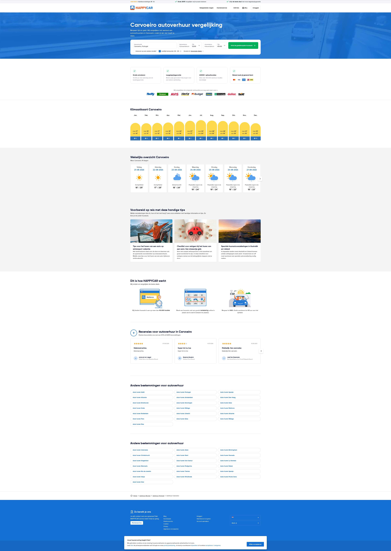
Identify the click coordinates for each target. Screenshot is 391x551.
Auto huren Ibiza (226, 403)
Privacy (166, 526)
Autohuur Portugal (158, 496)
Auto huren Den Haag (228, 397)
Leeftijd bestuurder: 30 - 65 (170, 51)
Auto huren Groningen (184, 403)
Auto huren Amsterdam (185, 397)
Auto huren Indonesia (140, 450)
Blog (165, 516)
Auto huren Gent (182, 455)
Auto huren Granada (227, 455)
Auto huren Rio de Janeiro (142, 471)
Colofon (166, 524)
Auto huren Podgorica (184, 466)
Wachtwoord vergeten (204, 519)
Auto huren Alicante (140, 397)
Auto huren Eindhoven (141, 403)
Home (135, 496)
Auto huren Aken (182, 450)
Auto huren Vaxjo (139, 477)
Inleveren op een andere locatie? (146, 51)
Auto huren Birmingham (228, 450)
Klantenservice (222, 8)
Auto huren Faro (138, 419)
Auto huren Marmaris (140, 466)
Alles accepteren (255, 544)
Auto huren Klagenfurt (140, 461)
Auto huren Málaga (183, 408)
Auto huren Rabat (226, 466)
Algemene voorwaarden (171, 529)
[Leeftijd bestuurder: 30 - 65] (160, 51)
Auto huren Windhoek (184, 477)
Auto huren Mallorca (227, 408)
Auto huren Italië (138, 392)
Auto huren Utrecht (183, 413)
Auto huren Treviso (183, 471)
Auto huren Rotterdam (140, 413)
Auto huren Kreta (139, 408)
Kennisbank (167, 519)
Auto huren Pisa (138, 424)
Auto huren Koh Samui (184, 461)
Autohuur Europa (144, 496)
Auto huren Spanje (226, 392)
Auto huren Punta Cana (228, 477)
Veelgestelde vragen (206, 8)
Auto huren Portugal (184, 392)
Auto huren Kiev (138, 482)
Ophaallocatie (138, 44)
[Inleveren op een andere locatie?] (134, 51)
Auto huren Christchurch (141, 455)
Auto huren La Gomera (228, 461)
